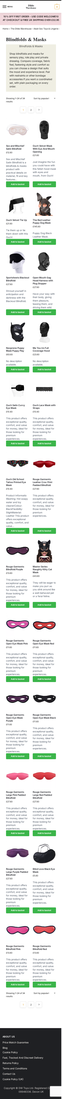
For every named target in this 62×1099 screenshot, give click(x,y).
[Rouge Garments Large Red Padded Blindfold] (44, 776)
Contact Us (9, 1073)
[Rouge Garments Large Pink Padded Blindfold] (17, 776)
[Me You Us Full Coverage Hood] (44, 332)
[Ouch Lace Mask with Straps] (44, 389)
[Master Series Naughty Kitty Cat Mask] (44, 550)
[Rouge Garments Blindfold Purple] (17, 550)
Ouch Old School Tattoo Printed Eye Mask (16, 482)
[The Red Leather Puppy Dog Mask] (44, 204)
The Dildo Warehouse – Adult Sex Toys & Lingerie (34, 28)
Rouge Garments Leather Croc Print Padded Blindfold (42, 482)
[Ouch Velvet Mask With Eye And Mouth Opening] (44, 130)
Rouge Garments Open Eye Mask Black (44, 716)
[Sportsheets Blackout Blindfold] (17, 261)
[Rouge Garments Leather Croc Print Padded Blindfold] (44, 463)
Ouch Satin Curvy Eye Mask (15, 407)
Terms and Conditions (15, 1068)
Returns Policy (11, 1063)
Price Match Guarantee (16, 1042)
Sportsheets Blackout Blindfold (17, 279)
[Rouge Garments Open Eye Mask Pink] (17, 624)
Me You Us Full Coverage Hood (41, 349)
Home (5, 28)
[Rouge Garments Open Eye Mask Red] (44, 624)
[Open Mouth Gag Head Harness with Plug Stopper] (44, 261)
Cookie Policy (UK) (13, 1079)
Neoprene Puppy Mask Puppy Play (15, 349)
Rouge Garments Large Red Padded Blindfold (42, 795)
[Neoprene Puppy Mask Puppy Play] (17, 332)
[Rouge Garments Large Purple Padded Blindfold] (17, 853)
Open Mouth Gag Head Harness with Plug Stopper (43, 280)
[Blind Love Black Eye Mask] (44, 853)
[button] (56, 6)
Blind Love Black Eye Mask (44, 870)
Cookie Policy (10, 1052)
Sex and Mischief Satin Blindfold (15, 147)
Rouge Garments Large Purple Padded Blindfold (17, 872)
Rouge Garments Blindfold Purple (15, 568)
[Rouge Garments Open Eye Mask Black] (44, 699)
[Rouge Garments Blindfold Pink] (17, 930)
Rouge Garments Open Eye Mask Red (43, 642)
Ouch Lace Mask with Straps (44, 407)
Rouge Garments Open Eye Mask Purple (15, 717)
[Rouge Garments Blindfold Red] (44, 930)
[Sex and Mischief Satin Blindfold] (17, 130)
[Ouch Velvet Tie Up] (17, 204)
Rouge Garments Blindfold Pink (15, 947)
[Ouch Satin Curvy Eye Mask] (17, 389)
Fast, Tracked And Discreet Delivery (23, 1057)
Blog (5, 1047)
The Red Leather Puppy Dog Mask (42, 221)
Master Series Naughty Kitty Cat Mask (42, 569)
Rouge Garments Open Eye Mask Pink (17, 642)
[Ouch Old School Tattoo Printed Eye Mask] (17, 463)
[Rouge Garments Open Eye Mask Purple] (17, 699)
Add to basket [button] (17, 184)
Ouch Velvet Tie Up (16, 220)
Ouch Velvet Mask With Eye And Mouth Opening (44, 148)
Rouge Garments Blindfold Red (42, 947)
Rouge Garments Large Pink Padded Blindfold (16, 795)
